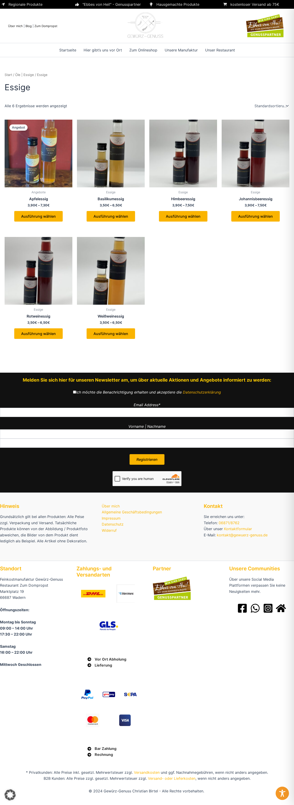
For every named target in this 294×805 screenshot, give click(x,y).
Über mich (15, 26)
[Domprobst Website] (281, 608)
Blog (28, 26)
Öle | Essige (24, 75)
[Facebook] (242, 608)
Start (8, 75)
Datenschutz (113, 524)
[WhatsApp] (255, 608)
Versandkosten (147, 772)
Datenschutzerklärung (202, 392)
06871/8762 (229, 523)
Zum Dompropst (45, 26)
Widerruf (109, 530)
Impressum (111, 518)
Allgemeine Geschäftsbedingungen (132, 512)
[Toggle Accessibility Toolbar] (282, 793)
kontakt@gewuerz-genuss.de (242, 535)
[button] (10, 795)
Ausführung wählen (38, 216)
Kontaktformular (238, 528)
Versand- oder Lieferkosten (171, 778)
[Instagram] (268, 608)
